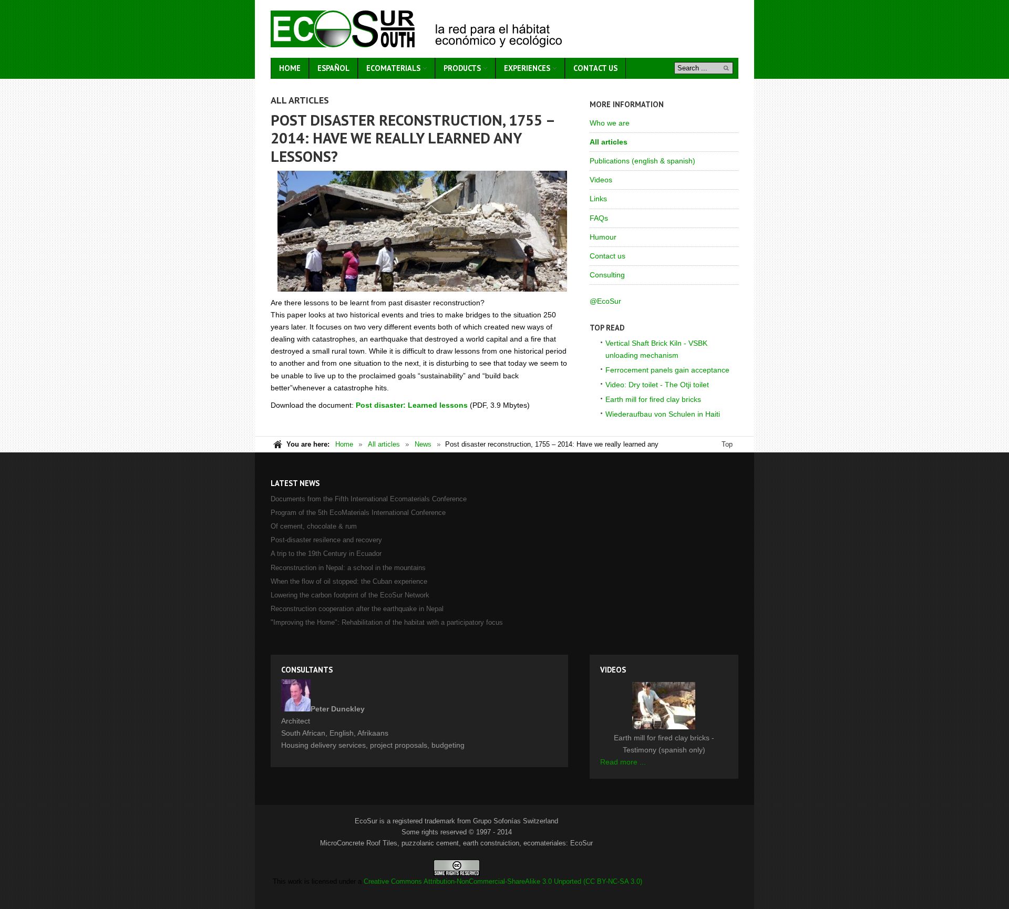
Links (598, 198)
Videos (601, 179)
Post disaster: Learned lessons (412, 405)
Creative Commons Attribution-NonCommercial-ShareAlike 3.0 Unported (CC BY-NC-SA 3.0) (503, 881)
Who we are (610, 123)
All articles (608, 142)
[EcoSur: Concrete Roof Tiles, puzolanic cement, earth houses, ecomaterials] (416, 29)
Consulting (607, 275)
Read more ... (623, 762)
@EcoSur (605, 301)
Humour (603, 237)
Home (344, 444)
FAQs (599, 218)
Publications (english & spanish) (642, 161)
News (423, 444)
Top (727, 444)
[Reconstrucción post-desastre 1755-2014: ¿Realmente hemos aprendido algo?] (422, 231)
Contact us (607, 256)
